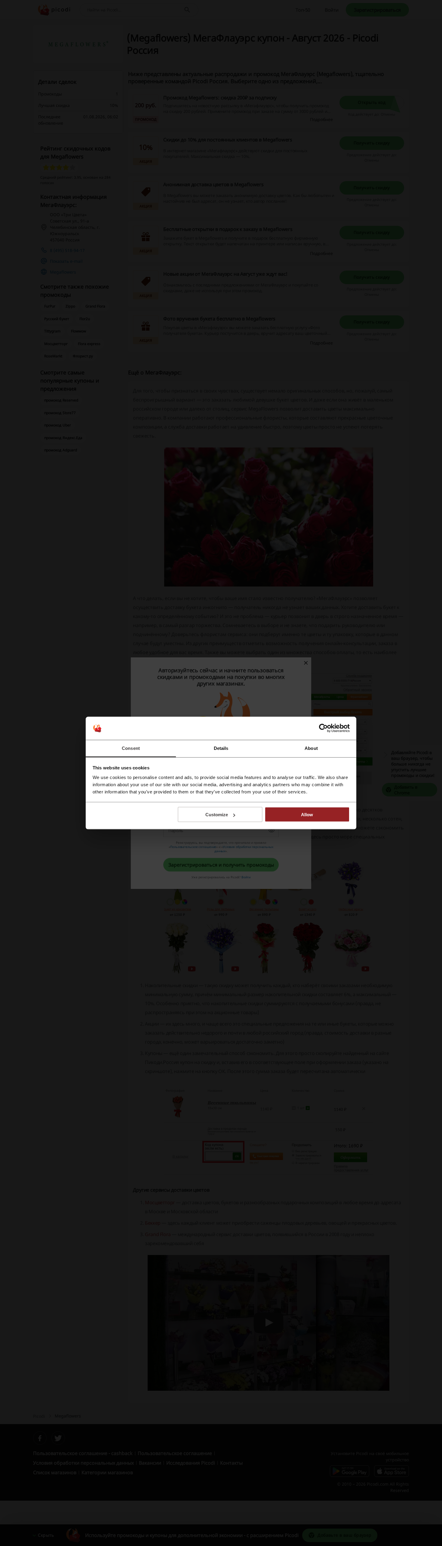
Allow (307, 814)
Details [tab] (221, 747)
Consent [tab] (131, 747)
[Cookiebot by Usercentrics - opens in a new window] (323, 728)
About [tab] (311, 747)
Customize (216, 814)
